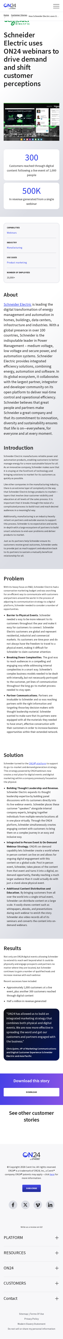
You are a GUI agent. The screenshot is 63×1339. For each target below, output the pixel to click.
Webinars (12, 232)
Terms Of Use (37, 1313)
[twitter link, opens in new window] (25, 1205)
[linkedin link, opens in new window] (50, 1205)
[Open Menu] (56, 6)
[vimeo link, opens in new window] (37, 1205)
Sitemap (23, 1313)
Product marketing (17, 262)
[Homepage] (16, 6)
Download (31, 1092)
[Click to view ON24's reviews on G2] (31, 1221)
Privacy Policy (31, 1318)
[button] (31, 1238)
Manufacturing (14, 247)
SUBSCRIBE (31, 1188)
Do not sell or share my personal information (31, 1328)
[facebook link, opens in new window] (13, 1205)
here (52, 1174)
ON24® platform (37, 763)
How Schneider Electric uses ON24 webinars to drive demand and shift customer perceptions (44, 16)
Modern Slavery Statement (32, 1323)
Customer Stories (19, 15)
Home (6, 15)
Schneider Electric (17, 304)
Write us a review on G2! (32, 1227)
